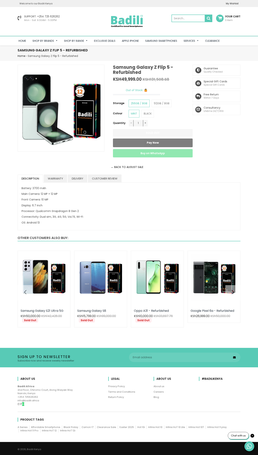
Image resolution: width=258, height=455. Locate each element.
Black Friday (71, 427)
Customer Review (104, 178)
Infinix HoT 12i (67, 430)
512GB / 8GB (161, 103)
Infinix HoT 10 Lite (175, 427)
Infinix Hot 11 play (217, 427)
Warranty (55, 178)
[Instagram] (19, 404)
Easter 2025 (127, 427)
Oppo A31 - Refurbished (151, 311)
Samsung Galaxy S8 (91, 311)
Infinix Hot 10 (155, 427)
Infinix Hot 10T (196, 427)
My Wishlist (232, 3)
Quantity (119, 123)
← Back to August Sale (127, 167)
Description (30, 178)
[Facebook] (21, 404)
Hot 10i (141, 427)
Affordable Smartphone (45, 427)
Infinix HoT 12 (49, 430)
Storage (118, 103)
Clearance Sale (106, 427)
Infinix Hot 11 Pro (29, 430)
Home (21, 56)
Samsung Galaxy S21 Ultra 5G (42, 311)
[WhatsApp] (23, 404)
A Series (23, 427)
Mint (134, 113)
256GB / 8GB (139, 103)
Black (148, 113)
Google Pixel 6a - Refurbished (212, 311)
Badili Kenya (34, 449)
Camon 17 (87, 427)
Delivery (77, 178)
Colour (117, 113)
